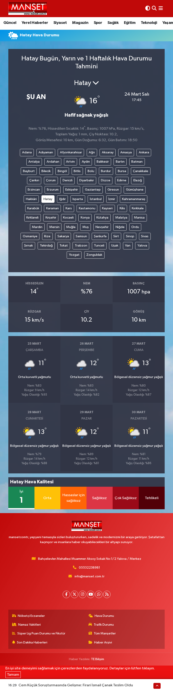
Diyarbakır (86, 180)
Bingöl (62, 171)
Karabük (33, 208)
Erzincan (34, 189)
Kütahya (102, 217)
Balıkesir (103, 161)
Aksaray (108, 152)
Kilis (122, 208)
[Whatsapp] (98, 594)
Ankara (144, 152)
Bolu (91, 171)
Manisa (139, 217)
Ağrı (92, 152)
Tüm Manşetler (105, 633)
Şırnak (28, 245)
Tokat (63, 245)
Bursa (122, 171)
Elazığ (137, 180)
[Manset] (27, 8)
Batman (137, 161)
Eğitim (129, 23)
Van (127, 245)
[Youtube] (90, 594)
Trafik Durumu (104, 624)
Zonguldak (94, 254)
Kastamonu (87, 208)
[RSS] (107, 594)
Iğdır (62, 199)
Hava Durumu (104, 616)
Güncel (9, 23)
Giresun (113, 189)
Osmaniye (30, 236)
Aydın (86, 161)
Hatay (47, 199)
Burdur (106, 171)
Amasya (126, 152)
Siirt (116, 236)
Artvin (70, 161)
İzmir (111, 199)
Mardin (37, 227)
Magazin (80, 23)
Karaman (52, 208)
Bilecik (46, 171)
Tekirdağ (46, 245)
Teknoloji (149, 23)
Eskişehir (71, 189)
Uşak (114, 245)
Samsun (81, 236)
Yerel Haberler (35, 23)
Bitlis (77, 171)
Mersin (54, 227)
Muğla (70, 227)
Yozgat (74, 254)
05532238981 (89, 567)
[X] (74, 594)
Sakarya (63, 236)
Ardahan (53, 161)
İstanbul (96, 199)
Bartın (120, 161)
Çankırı (34, 180)
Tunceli (99, 245)
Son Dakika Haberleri (32, 642)
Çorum (51, 180)
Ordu (135, 227)
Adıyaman (46, 152)
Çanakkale (140, 171)
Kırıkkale (138, 208)
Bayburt (29, 171)
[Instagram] (82, 594)
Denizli (68, 180)
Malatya (121, 217)
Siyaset (60, 23)
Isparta (78, 199)
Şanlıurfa (100, 236)
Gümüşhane (134, 189)
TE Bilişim (97, 659)
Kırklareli (32, 217)
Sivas (144, 236)
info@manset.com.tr (90, 576)
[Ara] (154, 8)
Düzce (105, 180)
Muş (85, 227)
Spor (98, 23)
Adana (27, 152)
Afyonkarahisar (71, 152)
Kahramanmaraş (133, 199)
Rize (47, 236)
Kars (69, 208)
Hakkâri (31, 199)
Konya (85, 217)
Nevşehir (102, 227)
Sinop (130, 236)
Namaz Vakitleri (29, 624)
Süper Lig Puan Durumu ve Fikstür (41, 633)
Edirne (121, 180)
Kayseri (107, 208)
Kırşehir (51, 217)
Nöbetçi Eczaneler (31, 616)
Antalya (34, 161)
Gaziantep (93, 189)
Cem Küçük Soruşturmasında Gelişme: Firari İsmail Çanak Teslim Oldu (75, 685)
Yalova (142, 245)
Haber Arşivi (103, 642)
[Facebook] (66, 594)
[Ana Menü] (161, 8)
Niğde (120, 227)
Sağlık (112, 23)
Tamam (13, 675)
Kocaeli (68, 217)
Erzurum (53, 189)
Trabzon (81, 245)
